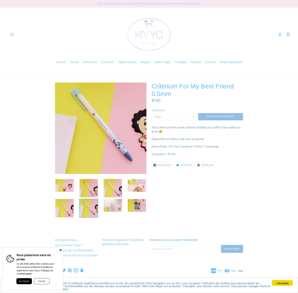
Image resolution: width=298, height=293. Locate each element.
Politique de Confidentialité (74, 250)
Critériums (90, 62)
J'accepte (282, 283)
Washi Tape (162, 62)
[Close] (60, 250)
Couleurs (158, 110)
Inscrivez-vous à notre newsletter (173, 240)
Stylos (74, 62)
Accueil (61, 62)
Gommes (107, 62)
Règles (145, 62)
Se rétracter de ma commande (76, 255)
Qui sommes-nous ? (68, 245)
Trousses (180, 62)
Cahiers (196, 62)
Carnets (210, 62)
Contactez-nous (66, 240)
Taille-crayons (127, 62)
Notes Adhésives (231, 62)
